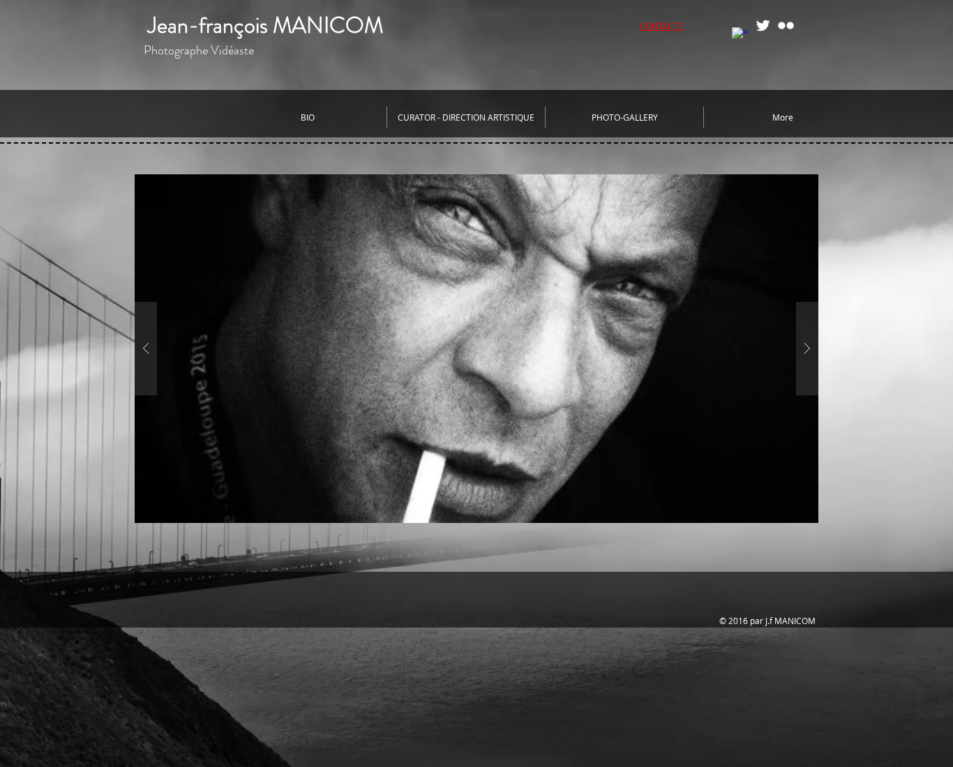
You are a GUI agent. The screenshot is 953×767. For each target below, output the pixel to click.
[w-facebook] (740, 35)
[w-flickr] (786, 25)
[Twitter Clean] (763, 25)
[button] (476, 348)
